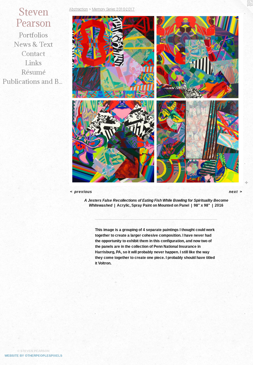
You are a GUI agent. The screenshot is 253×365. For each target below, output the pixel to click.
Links (33, 63)
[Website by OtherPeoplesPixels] (240, 12)
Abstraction (78, 9)
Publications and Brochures (33, 81)
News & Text (33, 44)
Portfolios (33, 35)
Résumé (33, 72)
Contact (33, 53)
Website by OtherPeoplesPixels (33, 355)
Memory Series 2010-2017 (113, 9)
